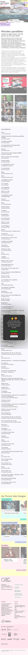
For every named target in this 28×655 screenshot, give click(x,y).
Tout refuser (14, 333)
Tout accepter (14, 331)
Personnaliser (14, 336)
